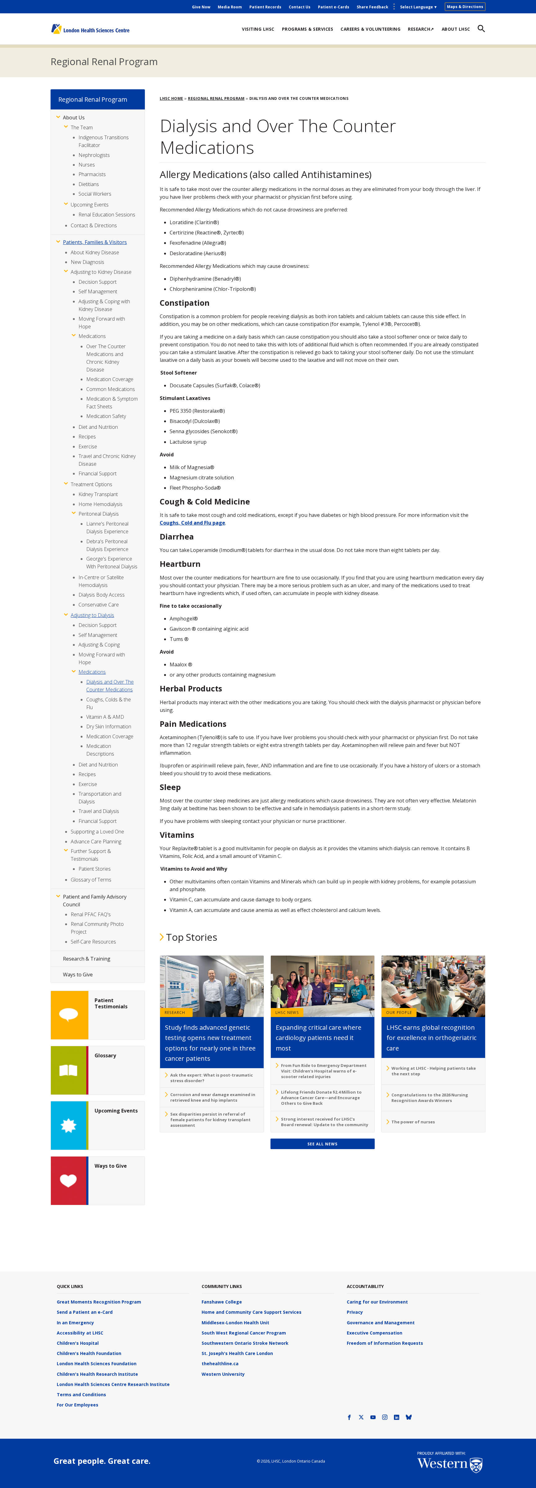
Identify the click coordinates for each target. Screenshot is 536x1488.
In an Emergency (75, 1323)
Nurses (86, 164)
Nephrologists (94, 155)
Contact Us (299, 7)
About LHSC (456, 29)
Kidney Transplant (98, 494)
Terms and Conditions (81, 1394)
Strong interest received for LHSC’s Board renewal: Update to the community (324, 1121)
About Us (74, 117)
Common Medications (110, 389)
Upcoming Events (90, 204)
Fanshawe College (222, 1302)
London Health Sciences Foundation (96, 1363)
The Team (82, 127)
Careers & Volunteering (370, 29)
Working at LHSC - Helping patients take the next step (433, 1071)
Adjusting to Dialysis (92, 615)
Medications (92, 336)
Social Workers (94, 193)
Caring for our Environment (377, 1302)
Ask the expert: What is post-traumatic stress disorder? (211, 1077)
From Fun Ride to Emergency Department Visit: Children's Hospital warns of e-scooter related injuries (324, 1071)
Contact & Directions (94, 225)
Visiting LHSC (258, 29)
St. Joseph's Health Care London (237, 1353)
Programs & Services (307, 29)
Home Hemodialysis (100, 504)
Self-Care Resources (93, 941)
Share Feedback (372, 7)
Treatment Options (91, 484)
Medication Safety (106, 416)
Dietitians (88, 184)
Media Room (230, 7)
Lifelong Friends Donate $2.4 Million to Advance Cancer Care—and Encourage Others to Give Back (321, 1097)
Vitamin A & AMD (105, 716)
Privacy (355, 1312)
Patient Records (265, 7)
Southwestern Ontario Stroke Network (245, 1343)
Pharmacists (92, 174)
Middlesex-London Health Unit (235, 1323)
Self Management (97, 291)
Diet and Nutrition (98, 427)
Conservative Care (98, 604)
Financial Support (97, 473)
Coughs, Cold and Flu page (192, 522)
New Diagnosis (87, 262)
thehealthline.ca (220, 1363)
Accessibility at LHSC (80, 1333)
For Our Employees (77, 1405)
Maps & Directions (465, 6)
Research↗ (421, 29)
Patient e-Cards (333, 7)
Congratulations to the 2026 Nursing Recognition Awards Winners (429, 1097)
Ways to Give (78, 974)
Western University (223, 1374)
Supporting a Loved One (97, 831)
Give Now (201, 7)
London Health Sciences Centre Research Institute (113, 1384)
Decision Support (97, 281)
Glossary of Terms (91, 879)
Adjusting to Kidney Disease (101, 272)
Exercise (87, 446)
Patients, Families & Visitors (95, 242)
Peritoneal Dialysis (98, 513)
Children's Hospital (78, 1343)
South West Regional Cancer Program (244, 1333)
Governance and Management (381, 1323)
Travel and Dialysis (98, 811)
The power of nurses (413, 1122)
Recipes (87, 436)
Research (175, 1012)
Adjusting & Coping (99, 644)
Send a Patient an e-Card (85, 1312)
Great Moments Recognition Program (99, 1302)
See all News (322, 1144)
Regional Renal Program (104, 61)
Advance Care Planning (96, 841)
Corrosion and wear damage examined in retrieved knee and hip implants (212, 1097)
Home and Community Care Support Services (252, 1312)
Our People (399, 1012)
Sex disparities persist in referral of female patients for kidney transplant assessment (210, 1119)
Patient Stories (94, 868)
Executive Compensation (374, 1333)
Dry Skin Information (108, 726)
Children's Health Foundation (89, 1353)
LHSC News (287, 1012)
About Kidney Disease (95, 252)
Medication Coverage (109, 379)
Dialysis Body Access (101, 594)
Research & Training (86, 958)
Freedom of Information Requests (385, 1343)
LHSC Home (171, 98)
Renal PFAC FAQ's (91, 914)
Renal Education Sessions (106, 214)
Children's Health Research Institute (97, 1374)
